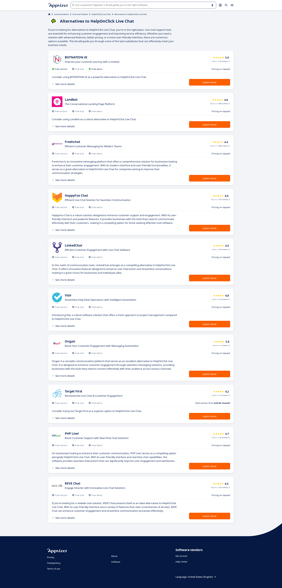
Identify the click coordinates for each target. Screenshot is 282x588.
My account (181, 555)
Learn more (209, 82)
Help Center (181, 561)
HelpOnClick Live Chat (101, 14)
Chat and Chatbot (80, 14)
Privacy (50, 557)
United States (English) (200, 576)
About (114, 556)
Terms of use (53, 568)
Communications (61, 14)
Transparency (54, 562)
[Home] (49, 14)
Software (115, 561)
